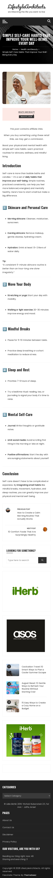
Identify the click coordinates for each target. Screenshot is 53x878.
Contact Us (8, 827)
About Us (7, 820)
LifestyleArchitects (26, 6)
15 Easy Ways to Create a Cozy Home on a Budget (34, 705)
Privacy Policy (9, 841)
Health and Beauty (26, 112)
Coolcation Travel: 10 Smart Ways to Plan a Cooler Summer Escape (34, 669)
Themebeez (30, 875)
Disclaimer (7, 834)
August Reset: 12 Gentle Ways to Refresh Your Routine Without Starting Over (34, 687)
